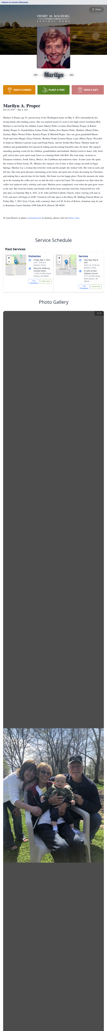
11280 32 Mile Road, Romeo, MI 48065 (42, 274)
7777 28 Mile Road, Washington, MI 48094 (92, 278)
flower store (73, 217)
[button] (15, 262)
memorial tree (34, 217)
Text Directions (34, 282)
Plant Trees (46, 281)
